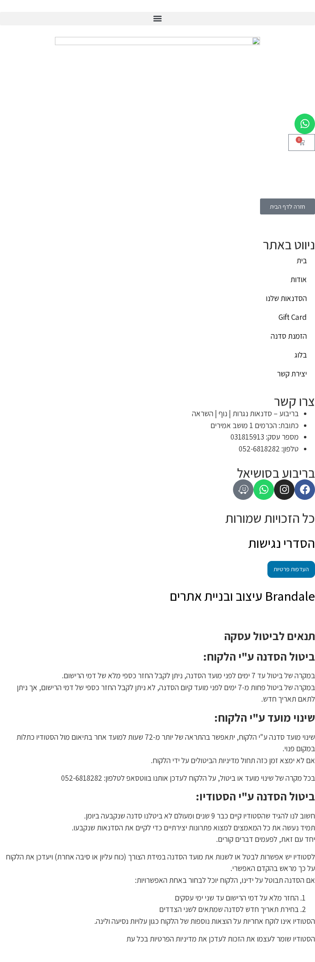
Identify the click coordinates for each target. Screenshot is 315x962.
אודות (298, 279)
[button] (157, 18)
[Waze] (243, 489)
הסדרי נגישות (281, 543)
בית (302, 260)
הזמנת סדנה (289, 336)
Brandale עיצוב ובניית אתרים (242, 595)
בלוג (300, 355)
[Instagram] (284, 489)
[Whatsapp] (304, 124)
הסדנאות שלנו (286, 298)
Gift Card (292, 317)
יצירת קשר (292, 373)
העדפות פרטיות (291, 569)
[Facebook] (304, 489)
